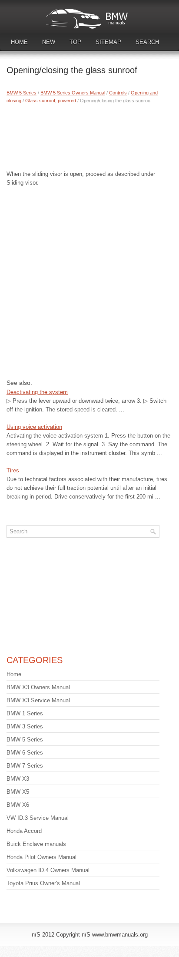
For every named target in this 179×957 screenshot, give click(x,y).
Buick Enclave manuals (36, 844)
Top (75, 42)
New (48, 42)
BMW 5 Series (21, 92)
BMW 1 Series (25, 713)
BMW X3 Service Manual (38, 700)
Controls (118, 92)
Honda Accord (24, 831)
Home (19, 42)
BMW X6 (18, 805)
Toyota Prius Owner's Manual (43, 883)
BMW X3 (18, 778)
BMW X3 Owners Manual (38, 687)
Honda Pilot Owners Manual (41, 857)
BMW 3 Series (25, 726)
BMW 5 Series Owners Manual (72, 92)
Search (147, 42)
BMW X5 (18, 792)
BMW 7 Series (25, 765)
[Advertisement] (89, 135)
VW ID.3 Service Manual (38, 818)
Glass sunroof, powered (50, 100)
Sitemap (108, 42)
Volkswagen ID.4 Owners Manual (48, 870)
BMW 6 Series (25, 752)
